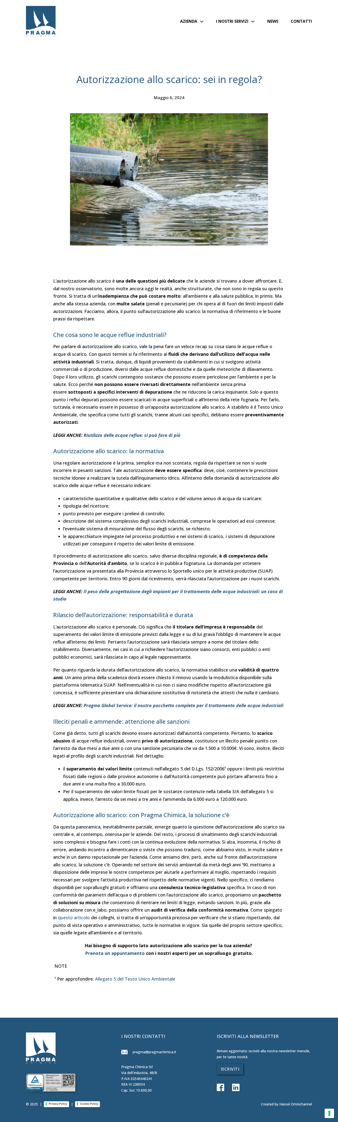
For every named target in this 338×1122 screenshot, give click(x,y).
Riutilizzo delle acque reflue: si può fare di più (132, 435)
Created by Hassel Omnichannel (286, 1104)
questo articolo (74, 917)
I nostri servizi (232, 21)
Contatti (301, 21)
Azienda (188, 21)
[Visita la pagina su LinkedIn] (232, 1087)
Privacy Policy (58, 1103)
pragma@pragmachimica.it (154, 1052)
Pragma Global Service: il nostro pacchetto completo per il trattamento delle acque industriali (183, 705)
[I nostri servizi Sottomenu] (253, 21)
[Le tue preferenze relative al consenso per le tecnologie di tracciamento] (329, 1113)
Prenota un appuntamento (115, 953)
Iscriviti (230, 1069)
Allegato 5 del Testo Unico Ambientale (135, 979)
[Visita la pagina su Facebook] (220, 1087)
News (272, 21)
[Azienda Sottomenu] (202, 21)
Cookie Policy (89, 1103)
